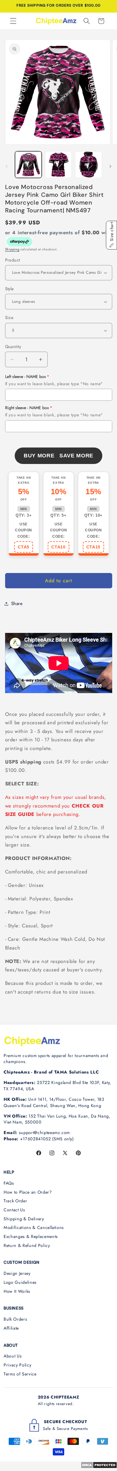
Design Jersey (17, 1273)
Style (9, 289)
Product (12, 260)
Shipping (12, 249)
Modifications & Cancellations (34, 1227)
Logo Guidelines (20, 1282)
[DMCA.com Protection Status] (99, 1466)
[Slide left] (6, 166)
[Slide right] (110, 166)
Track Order (15, 1201)
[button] (13, 21)
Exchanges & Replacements (31, 1236)
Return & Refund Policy (27, 1245)
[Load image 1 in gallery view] (28, 164)
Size (9, 317)
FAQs (9, 1183)
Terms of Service (20, 1374)
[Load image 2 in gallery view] (58, 164)
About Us (13, 1356)
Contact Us (14, 1210)
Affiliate (11, 1328)
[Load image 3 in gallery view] (88, 164)
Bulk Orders (15, 1319)
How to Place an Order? (28, 1192)
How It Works (17, 1291)
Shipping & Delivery (24, 1219)
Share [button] (17, 603)
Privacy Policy (17, 1365)
